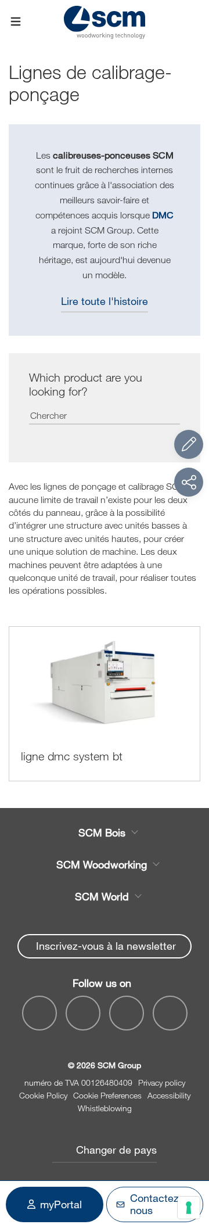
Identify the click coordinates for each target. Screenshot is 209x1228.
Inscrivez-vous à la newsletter (106, 945)
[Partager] (188, 482)
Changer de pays (116, 1149)
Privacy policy (161, 1082)
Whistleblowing (105, 1108)
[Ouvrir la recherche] (193, 22)
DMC (163, 214)
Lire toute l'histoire (104, 301)
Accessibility (168, 1095)
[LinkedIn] (126, 1013)
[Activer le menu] (16, 22)
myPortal (61, 1204)
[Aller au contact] (188, 444)
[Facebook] (39, 1013)
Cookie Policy (43, 1095)
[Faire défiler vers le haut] (188, 1155)
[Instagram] (170, 1013)
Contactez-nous (156, 1204)
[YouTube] (83, 1013)
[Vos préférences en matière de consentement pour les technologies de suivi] (189, 1208)
